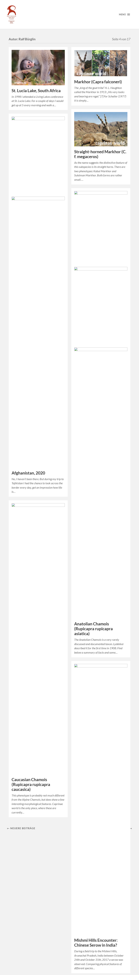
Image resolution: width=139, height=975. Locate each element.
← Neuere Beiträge (21, 828)
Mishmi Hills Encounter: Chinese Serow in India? (96, 943)
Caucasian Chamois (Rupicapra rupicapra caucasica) (31, 784)
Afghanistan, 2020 (28, 473)
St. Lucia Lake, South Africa (36, 90)
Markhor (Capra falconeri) (98, 81)
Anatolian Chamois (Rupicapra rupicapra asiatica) (93, 628)
